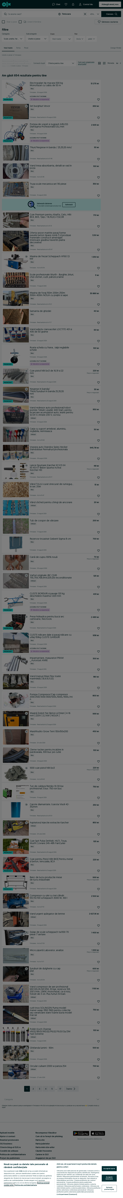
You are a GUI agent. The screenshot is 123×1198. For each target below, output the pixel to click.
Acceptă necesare (109, 1178)
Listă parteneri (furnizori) (67, 1194)
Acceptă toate (109, 1169)
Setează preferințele (109, 1188)
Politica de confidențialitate (26, 1185)
